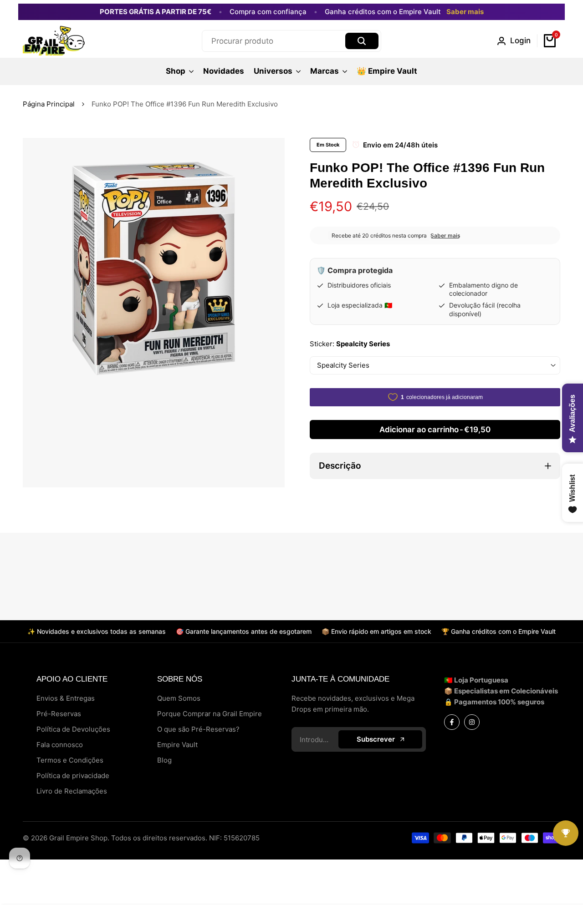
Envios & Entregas (65, 698)
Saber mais (465, 12)
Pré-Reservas (58, 713)
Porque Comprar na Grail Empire (209, 713)
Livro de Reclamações (71, 791)
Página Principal (49, 104)
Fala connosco (59, 744)
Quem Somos (178, 698)
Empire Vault (177, 744)
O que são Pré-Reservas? (198, 729)
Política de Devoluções (73, 729)
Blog (164, 760)
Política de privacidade (72, 775)
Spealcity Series (343, 365)
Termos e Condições (69, 760)
